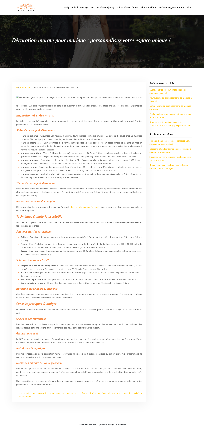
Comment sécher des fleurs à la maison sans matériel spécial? (110, 393)
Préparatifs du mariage (76, 7)
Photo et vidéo (148, 7)
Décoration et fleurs (127, 7)
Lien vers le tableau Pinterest (85, 207)
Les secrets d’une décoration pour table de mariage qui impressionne (48, 395)
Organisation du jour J (102, 7)
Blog (189, 7)
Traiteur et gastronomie (171, 7)
